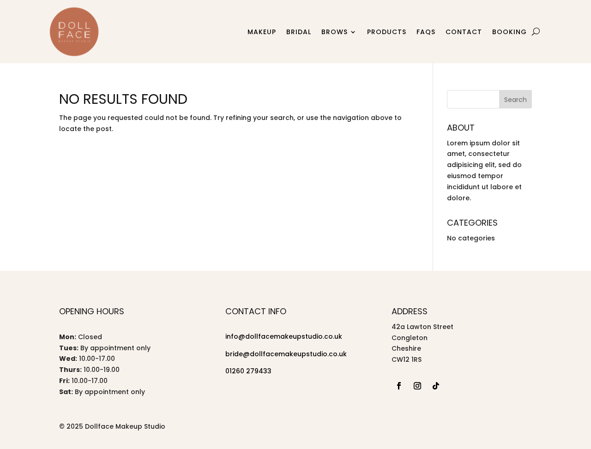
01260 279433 (248, 371)
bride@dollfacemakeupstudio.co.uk (286, 354)
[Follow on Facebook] (399, 385)
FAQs (425, 31)
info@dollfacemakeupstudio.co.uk (283, 336)
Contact (464, 31)
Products (386, 31)
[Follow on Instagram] (417, 385)
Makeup (261, 31)
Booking (509, 31)
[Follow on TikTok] (435, 385)
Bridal (298, 31)
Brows (334, 31)
